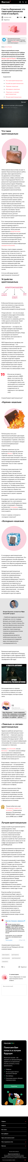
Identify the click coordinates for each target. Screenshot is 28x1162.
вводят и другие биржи (8, 58)
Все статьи (4, 1129)
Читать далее (9, 940)
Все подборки (4, 1133)
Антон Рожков (8, 46)
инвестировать (5, 954)
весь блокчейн (11, 748)
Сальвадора (14, 507)
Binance (10, 453)
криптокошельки (16, 958)
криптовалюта (15, 954)
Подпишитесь (15, 41)
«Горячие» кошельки (12, 86)
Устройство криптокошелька (14, 83)
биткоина (4, 750)
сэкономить (5, 961)
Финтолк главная (5, 6)
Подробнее (14, 1086)
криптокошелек (6, 958)
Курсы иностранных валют (7, 1137)
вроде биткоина (15, 231)
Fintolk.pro (17, 1151)
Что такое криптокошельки (14, 80)
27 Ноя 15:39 (22, 940)
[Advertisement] (14, 1019)
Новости (3, 1125)
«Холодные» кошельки (13, 89)
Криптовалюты (16, 6)
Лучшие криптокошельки (13, 97)
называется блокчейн (8, 245)
